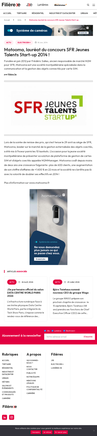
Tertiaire (22, 13)
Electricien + (24, 42)
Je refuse (47, 432)
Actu (19, 20)
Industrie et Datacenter (62, 13)
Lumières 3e (56, 368)
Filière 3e (12, 74)
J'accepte (36, 432)
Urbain (84, 13)
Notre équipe (33, 377)
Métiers (5, 382)
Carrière (6, 398)
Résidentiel (38, 13)
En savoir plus (61, 432)
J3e (52, 360)
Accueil (7, 13)
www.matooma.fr (39, 182)
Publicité (31, 373)
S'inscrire (88, 336)
